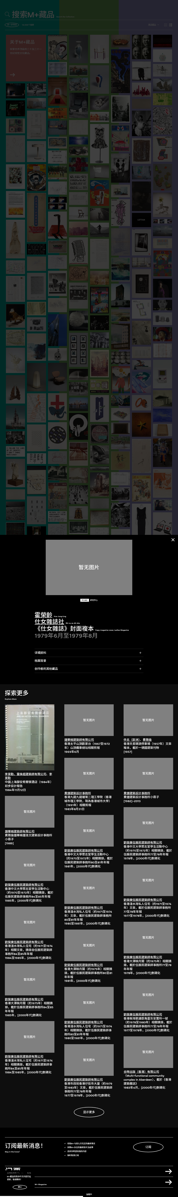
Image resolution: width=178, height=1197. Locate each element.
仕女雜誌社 (49, 621)
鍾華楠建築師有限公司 (19, 831)
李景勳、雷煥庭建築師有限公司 (25, 774)
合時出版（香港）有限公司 (141, 1072)
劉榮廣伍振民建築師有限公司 (24, 885)
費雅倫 (147, 740)
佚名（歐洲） (132, 740)
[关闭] (173, 539)
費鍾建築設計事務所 (77, 793)
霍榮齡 (43, 615)
